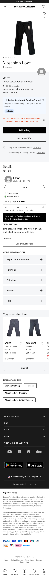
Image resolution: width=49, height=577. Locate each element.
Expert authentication (18, 259)
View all (24, 367)
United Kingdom (17, 560)
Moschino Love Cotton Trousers (19, 400)
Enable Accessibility (24, 1)
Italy (27, 562)
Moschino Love (17, 63)
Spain (22, 562)
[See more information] (44, 120)
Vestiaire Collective (16, 443)
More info (29, 89)
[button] (43, 6)
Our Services (11, 416)
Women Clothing (12, 385)
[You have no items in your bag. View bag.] (43, 6)
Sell (6, 430)
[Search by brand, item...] (5, 6)
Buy (6, 423)
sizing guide (14, 86)
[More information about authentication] (43, 99)
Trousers (30, 385)
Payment (11, 269)
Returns (11, 290)
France (6, 560)
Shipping (11, 280)
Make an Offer (24, 138)
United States (29, 560)
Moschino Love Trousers (16, 393)
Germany (39, 560)
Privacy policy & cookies (23, 484)
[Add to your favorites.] (20, 343)
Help (9, 300)
